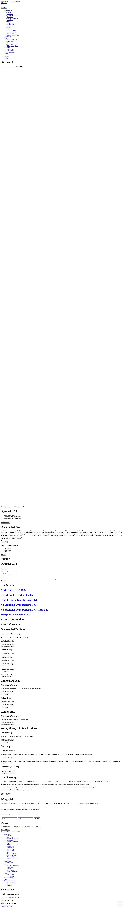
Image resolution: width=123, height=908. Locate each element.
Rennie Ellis (10, 49)
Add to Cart (4, 542)
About (8, 47)
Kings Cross (10, 23)
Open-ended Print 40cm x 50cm (12, 518)
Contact (6, 53)
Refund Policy (11, 883)
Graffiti (9, 21)
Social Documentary (12, 15)
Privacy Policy (11, 882)
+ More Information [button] (12, 619)
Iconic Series (10, 41)
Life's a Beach (11, 26)
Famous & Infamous (12, 18)
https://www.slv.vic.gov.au (89, 787)
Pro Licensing (7, 36)
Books (9, 43)
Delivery (9, 885)
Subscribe (36, 818)
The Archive (10, 50)
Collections (4, 3)
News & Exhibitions (9, 52)
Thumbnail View (5, 507)
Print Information (8, 862)
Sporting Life (10, 33)
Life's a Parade (11, 27)
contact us (29, 790)
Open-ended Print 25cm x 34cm (12, 516)
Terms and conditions (9, 880)
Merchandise (10, 44)
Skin (8, 29)
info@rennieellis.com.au (8, 773)
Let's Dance (10, 24)
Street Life (10, 14)
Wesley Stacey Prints (12, 46)
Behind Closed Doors (13, 35)
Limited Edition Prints (13, 40)
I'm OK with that (5, 829)
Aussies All (10, 12)
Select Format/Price (9, 515)
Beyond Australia (12, 32)
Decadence (10, 17)
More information (5, 522)
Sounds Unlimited (12, 30)
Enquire (3, 554)
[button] (61, 288)
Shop (7, 38)
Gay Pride (10, 20)
